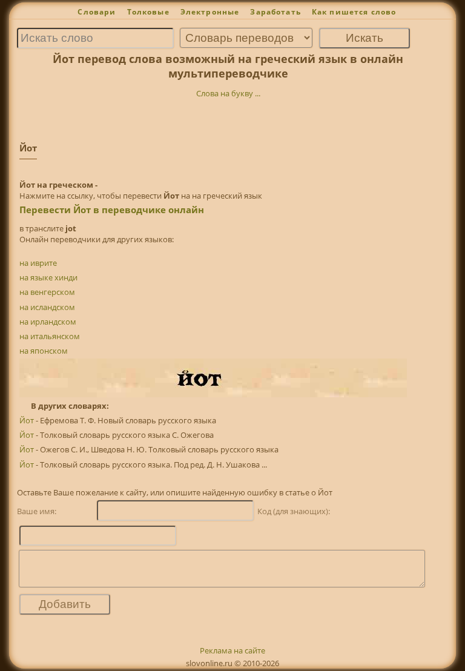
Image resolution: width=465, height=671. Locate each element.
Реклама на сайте (232, 650)
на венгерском (47, 291)
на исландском (47, 307)
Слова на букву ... (228, 93)
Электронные (210, 11)
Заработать (275, 11)
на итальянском (49, 336)
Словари (97, 11)
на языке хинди (48, 277)
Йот (26, 420)
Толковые (148, 11)
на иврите (38, 262)
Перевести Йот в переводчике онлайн (111, 209)
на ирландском (47, 321)
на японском (43, 350)
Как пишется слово (354, 11)
